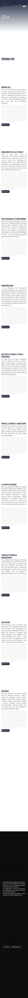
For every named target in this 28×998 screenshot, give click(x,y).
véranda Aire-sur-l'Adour (20, 117)
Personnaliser (16, 947)
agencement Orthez (15, 107)
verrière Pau (14, 121)
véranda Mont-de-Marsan (7, 118)
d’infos (6, 124)
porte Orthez (4, 117)
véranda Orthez (18, 118)
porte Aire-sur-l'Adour (7, 115)
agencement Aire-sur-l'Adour (13, 105)
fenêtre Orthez (22, 111)
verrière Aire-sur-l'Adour (9, 120)
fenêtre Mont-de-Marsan (12, 111)
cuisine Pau (15, 110)
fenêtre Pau (4, 113)
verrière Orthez (7, 121)
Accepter (6, 947)
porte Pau (11, 117)
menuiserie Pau (23, 114)
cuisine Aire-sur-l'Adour (9, 108)
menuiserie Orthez (14, 114)
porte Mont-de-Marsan (20, 115)
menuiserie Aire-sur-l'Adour (14, 113)
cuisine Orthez (7, 110)
